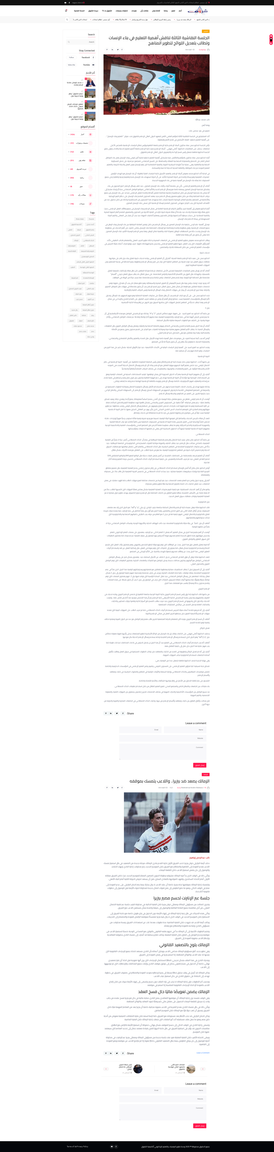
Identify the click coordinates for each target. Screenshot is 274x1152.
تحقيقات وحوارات (122, 10)
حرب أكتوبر (91, 299)
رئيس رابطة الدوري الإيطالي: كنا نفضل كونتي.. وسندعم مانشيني (186, 3)
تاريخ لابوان (81, 283)
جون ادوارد (78, 294)
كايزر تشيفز (91, 320)
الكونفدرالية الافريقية (87, 251)
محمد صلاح (90, 326)
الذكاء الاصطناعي (88, 240)
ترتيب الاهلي (90, 288)
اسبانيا (79, 229)
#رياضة (206, 774)
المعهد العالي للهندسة (87, 267)
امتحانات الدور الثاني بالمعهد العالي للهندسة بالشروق (176, 1067)
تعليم (173, 10)
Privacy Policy (82, 1146)
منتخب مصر (82, 331)
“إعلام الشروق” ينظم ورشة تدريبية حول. (76, 94)
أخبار (180, 10)
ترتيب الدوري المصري (75, 288)
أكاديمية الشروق (76, 224)
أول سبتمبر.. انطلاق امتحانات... (133, 19)
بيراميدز (92, 283)
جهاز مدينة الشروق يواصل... (171, 19)
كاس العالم (73, 315)
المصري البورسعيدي (87, 256)
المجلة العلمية (79, 10)
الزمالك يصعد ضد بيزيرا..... (89, 19)
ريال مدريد (74, 310)
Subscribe (71, 65)
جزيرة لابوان (90, 294)
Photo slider (80, 219)
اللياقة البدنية (72, 251)
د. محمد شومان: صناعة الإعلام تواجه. (75, 83)
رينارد (92, 315)
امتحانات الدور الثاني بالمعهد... (111, 19)
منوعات (134, 10)
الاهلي (70, 229)
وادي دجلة (90, 336)
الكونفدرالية (71, 245)
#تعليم (206, 31)
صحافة (84, 315)
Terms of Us (71, 1146)
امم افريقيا (74, 277)
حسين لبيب (79, 299)
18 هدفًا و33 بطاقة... (153, 19)
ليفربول (71, 320)
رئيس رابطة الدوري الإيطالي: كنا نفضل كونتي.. (125, 1067)
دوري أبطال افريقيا (88, 304)
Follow (71, 57)
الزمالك (76, 240)
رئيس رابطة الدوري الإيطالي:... (194, 19)
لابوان (80, 320)
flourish (91, 219)
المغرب (73, 267)
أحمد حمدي (90, 224)
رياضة (166, 10)
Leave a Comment (203, 1052)
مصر (92, 331)
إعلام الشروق (90, 229)
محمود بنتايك (78, 326)
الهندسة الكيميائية (88, 272)
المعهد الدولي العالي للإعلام (85, 261)
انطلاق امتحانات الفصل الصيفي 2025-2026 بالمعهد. (75, 106)
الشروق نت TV (107, 10)
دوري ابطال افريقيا (88, 310)
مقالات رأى (144, 10)
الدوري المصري (75, 235)
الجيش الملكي (89, 235)
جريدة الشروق (93, 10)
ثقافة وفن (156, 10)
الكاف (82, 245)
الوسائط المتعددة (88, 277)
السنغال (91, 245)
